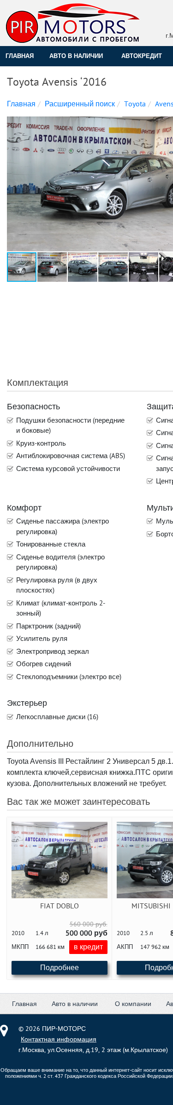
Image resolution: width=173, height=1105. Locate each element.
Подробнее (59, 968)
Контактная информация (58, 1039)
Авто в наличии (76, 55)
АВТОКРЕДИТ (141, 55)
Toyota (135, 104)
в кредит (88, 947)
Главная (20, 55)
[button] (52, 267)
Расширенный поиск (80, 104)
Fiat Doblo (59, 906)
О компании (133, 1004)
